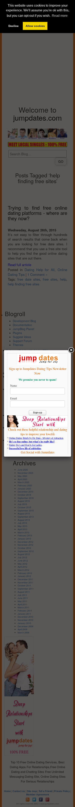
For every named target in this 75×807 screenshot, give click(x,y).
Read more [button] (60, 15)
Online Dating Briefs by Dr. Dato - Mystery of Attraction (36, 437)
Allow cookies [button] (35, 26)
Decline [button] (13, 26)
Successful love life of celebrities (25, 448)
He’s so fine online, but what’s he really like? (32, 441)
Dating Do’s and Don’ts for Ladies (25, 444)
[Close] (71, 350)
